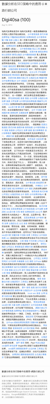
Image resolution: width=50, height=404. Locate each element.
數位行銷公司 (22, 340)
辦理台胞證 (17, 54)
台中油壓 (39, 209)
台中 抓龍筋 (22, 81)
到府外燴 (12, 78)
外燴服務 (20, 261)
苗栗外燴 (33, 51)
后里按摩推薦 (14, 180)
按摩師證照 (11, 46)
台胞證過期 (13, 69)
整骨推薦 (29, 127)
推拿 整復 (25, 98)
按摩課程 (16, 354)
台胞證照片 (15, 281)
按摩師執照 (31, 37)
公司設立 (19, 130)
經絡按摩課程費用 (22, 322)
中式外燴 (33, 241)
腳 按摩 (21, 107)
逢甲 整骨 (20, 343)
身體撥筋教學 (22, 348)
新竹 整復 (26, 270)
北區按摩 (40, 139)
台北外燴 (37, 290)
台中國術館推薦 (29, 54)
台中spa (37, 261)
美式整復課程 (24, 63)
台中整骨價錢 (26, 49)
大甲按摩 (15, 101)
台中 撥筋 (28, 188)
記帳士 (16, 40)
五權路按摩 (23, 113)
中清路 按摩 (25, 235)
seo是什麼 (12, 107)
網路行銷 (10, 136)
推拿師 (12, 130)
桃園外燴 (6, 113)
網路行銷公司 (22, 78)
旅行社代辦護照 (21, 267)
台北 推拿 (23, 223)
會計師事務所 (38, 130)
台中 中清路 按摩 (39, 110)
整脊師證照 (23, 69)
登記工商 (36, 49)
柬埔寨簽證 (19, 246)
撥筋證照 (12, 66)
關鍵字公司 (42, 101)
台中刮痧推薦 (36, 305)
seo (8, 238)
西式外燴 (12, 127)
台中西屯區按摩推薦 (28, 101)
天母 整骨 (20, 212)
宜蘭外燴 (15, 235)
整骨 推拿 (41, 278)
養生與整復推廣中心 (31, 311)
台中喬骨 (43, 270)
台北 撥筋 (29, 261)
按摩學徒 (6, 37)
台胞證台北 (14, 223)
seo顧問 (5, 345)
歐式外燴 (44, 191)
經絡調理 (40, 182)
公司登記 (6, 104)
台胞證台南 (34, 78)
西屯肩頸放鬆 (14, 98)
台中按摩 (12, 261)
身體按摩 (14, 113)
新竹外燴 (44, 34)
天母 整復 (6, 209)
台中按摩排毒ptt (9, 81)
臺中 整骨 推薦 (28, 287)
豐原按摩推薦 (39, 302)
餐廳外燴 (43, 78)
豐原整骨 (16, 75)
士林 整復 (24, 241)
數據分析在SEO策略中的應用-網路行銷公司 (23, 7)
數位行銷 (6, 281)
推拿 (38, 293)
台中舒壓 (33, 98)
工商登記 (35, 235)
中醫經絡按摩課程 (18, 37)
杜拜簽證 (31, 139)
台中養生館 (30, 182)
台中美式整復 (29, 328)
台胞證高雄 (15, 194)
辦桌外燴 (34, 270)
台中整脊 (34, 63)
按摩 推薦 (6, 101)
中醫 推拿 (8, 40)
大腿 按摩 (16, 305)
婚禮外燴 (20, 127)
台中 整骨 (25, 194)
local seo (32, 293)
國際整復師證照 (27, 354)
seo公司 (38, 212)
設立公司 (33, 72)
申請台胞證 (40, 343)
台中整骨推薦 (33, 34)
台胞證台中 (28, 290)
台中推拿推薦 (29, 209)
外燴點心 (39, 185)
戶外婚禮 (42, 72)
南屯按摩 (13, 345)
